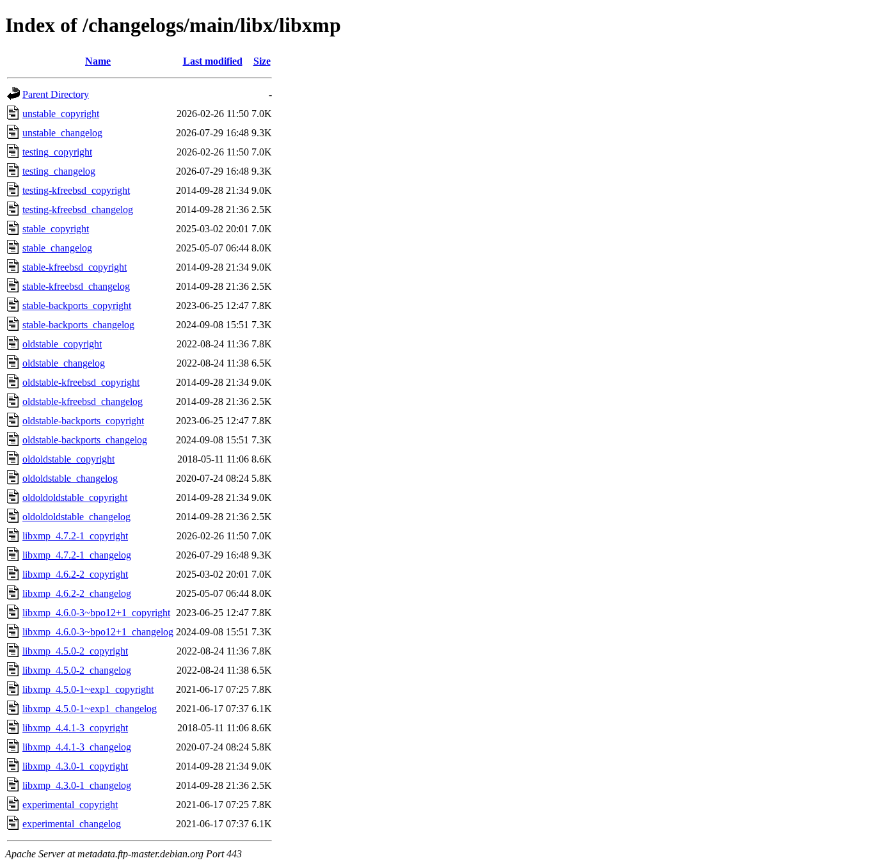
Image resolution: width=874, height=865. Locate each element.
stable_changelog (57, 247)
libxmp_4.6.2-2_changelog (76, 593)
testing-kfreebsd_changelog (77, 209)
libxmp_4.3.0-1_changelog (76, 785)
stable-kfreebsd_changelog (76, 286)
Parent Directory (55, 94)
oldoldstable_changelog (70, 478)
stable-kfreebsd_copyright (74, 267)
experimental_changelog (71, 823)
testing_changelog (58, 171)
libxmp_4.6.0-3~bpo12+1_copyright (96, 612)
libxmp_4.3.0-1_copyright (75, 766)
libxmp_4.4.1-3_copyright (75, 727)
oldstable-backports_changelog (84, 439)
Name (98, 61)
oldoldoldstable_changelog (76, 516)
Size (262, 61)
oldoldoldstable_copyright (74, 497)
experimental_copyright (70, 804)
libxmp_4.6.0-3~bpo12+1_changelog (97, 631)
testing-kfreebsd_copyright (76, 190)
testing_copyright (57, 152)
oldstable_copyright (62, 343)
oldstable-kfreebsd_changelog (82, 401)
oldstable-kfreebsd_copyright (80, 382)
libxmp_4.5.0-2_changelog (76, 670)
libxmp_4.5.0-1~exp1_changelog (89, 708)
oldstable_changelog (63, 363)
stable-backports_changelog (78, 324)
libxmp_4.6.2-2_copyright (75, 574)
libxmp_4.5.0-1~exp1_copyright (88, 689)
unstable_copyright (60, 113)
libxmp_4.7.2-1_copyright (75, 535)
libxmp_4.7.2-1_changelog (76, 555)
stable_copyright (55, 228)
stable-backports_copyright (76, 305)
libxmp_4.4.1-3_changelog (76, 747)
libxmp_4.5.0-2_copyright (75, 651)
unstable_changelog (62, 132)
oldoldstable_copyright (68, 459)
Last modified (212, 61)
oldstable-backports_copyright (83, 420)
